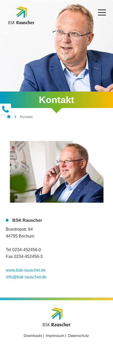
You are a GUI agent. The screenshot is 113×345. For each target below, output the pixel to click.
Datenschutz (78, 335)
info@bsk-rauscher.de (26, 277)
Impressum (55, 335)
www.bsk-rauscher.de (26, 270)
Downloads (33, 335)
